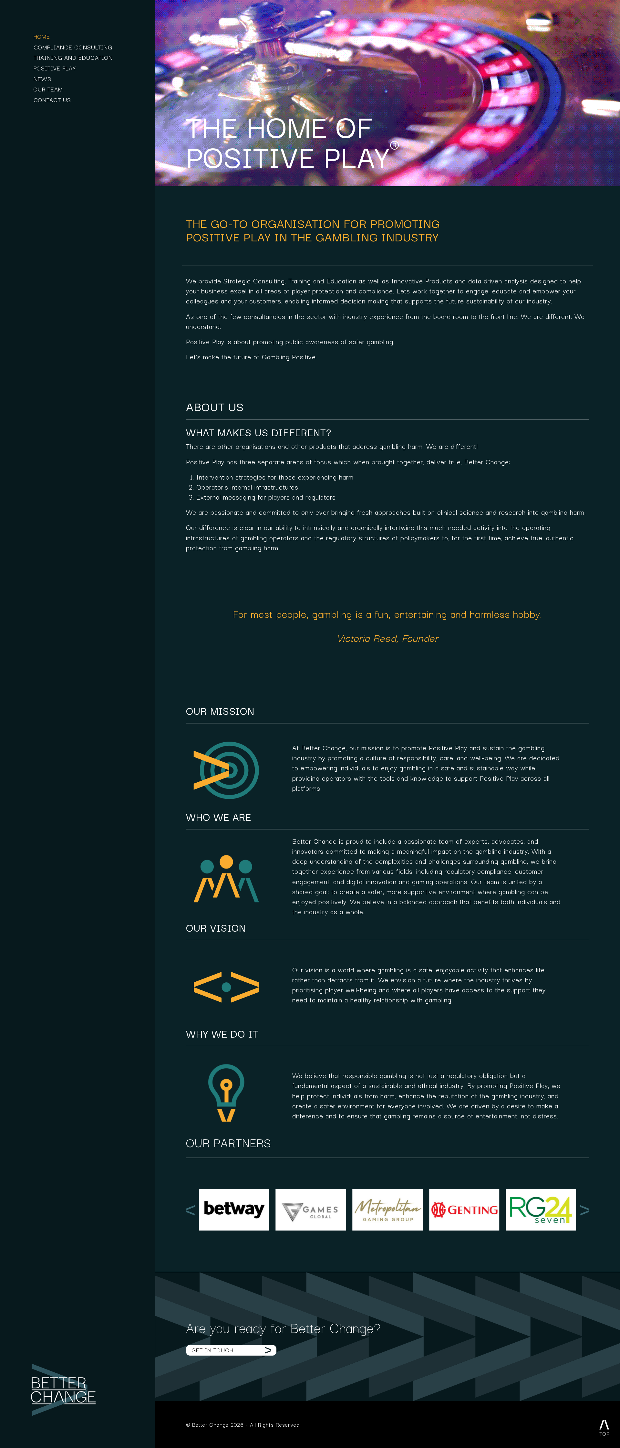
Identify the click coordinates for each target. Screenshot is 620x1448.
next (584, 1210)
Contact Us (52, 99)
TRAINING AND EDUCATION (73, 57)
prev (190, 1210)
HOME (42, 36)
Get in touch (212, 1349)
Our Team (48, 88)
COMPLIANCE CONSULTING (73, 46)
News (42, 78)
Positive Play (55, 67)
